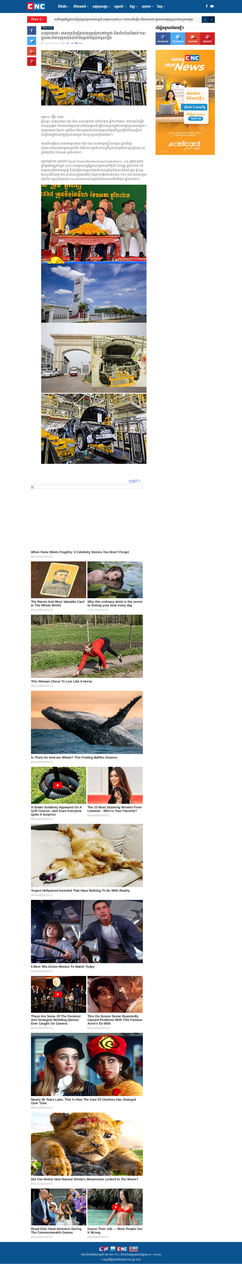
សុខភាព (146, 6)
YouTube (193, 41)
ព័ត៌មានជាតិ (79, 6)
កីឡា (132, 6)
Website (207, 41)
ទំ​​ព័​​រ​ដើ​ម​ (62, 6)
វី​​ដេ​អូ (159, 6)
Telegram (177, 41)
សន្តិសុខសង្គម (100, 6)
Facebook (163, 41)
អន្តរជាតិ (118, 6)
